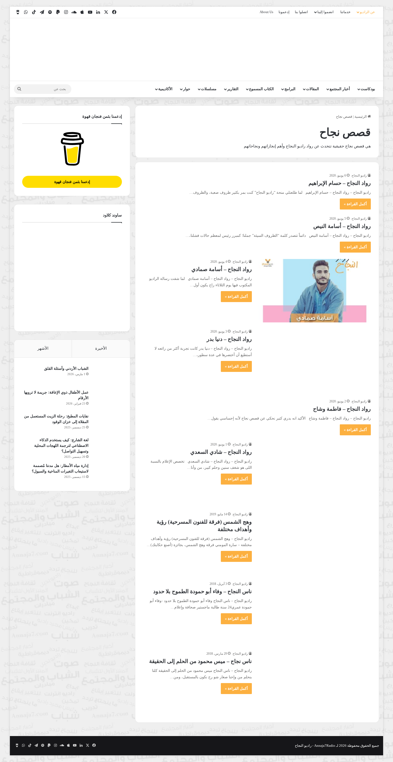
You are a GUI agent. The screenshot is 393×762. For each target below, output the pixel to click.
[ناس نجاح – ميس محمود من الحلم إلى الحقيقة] (315, 682)
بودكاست (368, 89)
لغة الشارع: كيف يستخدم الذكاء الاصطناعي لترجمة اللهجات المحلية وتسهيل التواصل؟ (61, 445)
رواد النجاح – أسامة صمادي (221, 269)
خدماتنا (345, 12)
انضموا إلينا (325, 12)
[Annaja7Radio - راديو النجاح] (348, 49)
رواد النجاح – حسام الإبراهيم (340, 183)
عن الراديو (367, 12)
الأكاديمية (165, 89)
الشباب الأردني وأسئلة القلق (66, 369)
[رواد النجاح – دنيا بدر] (315, 360)
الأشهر (42, 348)
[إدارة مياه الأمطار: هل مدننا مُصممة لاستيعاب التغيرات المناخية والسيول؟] (107, 473)
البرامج (289, 89)
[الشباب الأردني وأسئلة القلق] (107, 376)
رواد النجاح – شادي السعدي (221, 452)
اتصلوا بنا (301, 12)
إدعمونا (284, 12)
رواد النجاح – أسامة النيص (342, 226)
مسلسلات (209, 89)
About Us (266, 12)
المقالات (312, 89)
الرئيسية (361, 117)
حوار (186, 89)
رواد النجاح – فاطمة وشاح (342, 409)
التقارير (232, 89)
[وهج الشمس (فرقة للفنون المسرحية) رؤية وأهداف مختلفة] (315, 543)
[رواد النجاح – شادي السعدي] (315, 473)
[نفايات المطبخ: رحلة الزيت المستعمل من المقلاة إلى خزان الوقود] (107, 423)
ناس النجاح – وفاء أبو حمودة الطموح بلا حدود (202, 591)
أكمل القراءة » (355, 204)
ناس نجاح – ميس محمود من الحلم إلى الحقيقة (200, 661)
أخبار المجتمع (340, 89)
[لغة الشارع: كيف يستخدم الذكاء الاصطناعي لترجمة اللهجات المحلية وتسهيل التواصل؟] (107, 447)
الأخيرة (101, 348)
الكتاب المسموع (261, 89)
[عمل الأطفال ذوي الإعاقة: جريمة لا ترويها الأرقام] (107, 400)
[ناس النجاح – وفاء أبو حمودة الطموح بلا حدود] (315, 613)
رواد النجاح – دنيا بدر (229, 339)
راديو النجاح (359, 175)
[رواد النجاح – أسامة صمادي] (315, 290)
